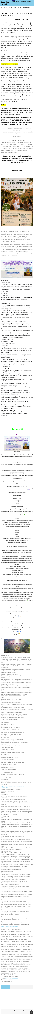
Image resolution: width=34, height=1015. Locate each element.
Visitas (17, 1)
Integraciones (18, 4)
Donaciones (25, 4)
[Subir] (31, 1012)
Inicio (13, 1)
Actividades (23, 1)
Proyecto (29, 1)
